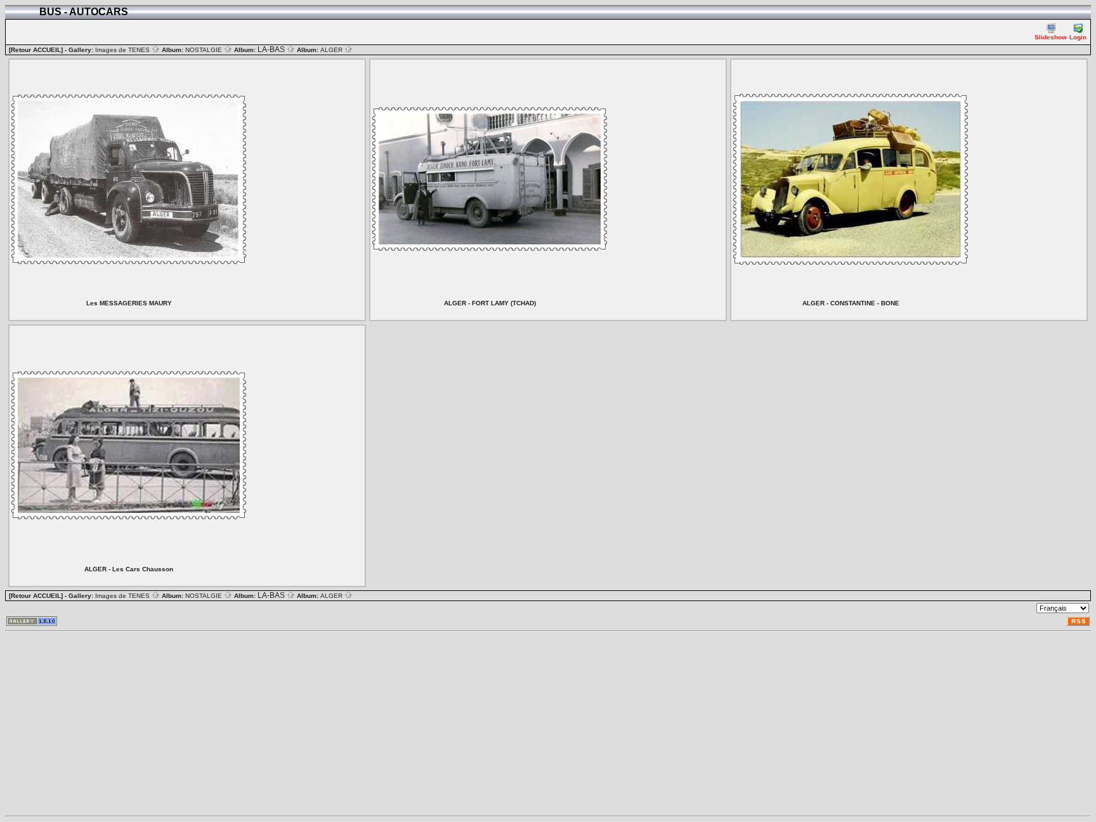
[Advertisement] (385, 723)
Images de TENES (123, 49)
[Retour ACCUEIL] (36, 49)
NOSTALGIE (204, 49)
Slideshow (1050, 37)
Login (1077, 37)
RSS (1078, 621)
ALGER (332, 49)
